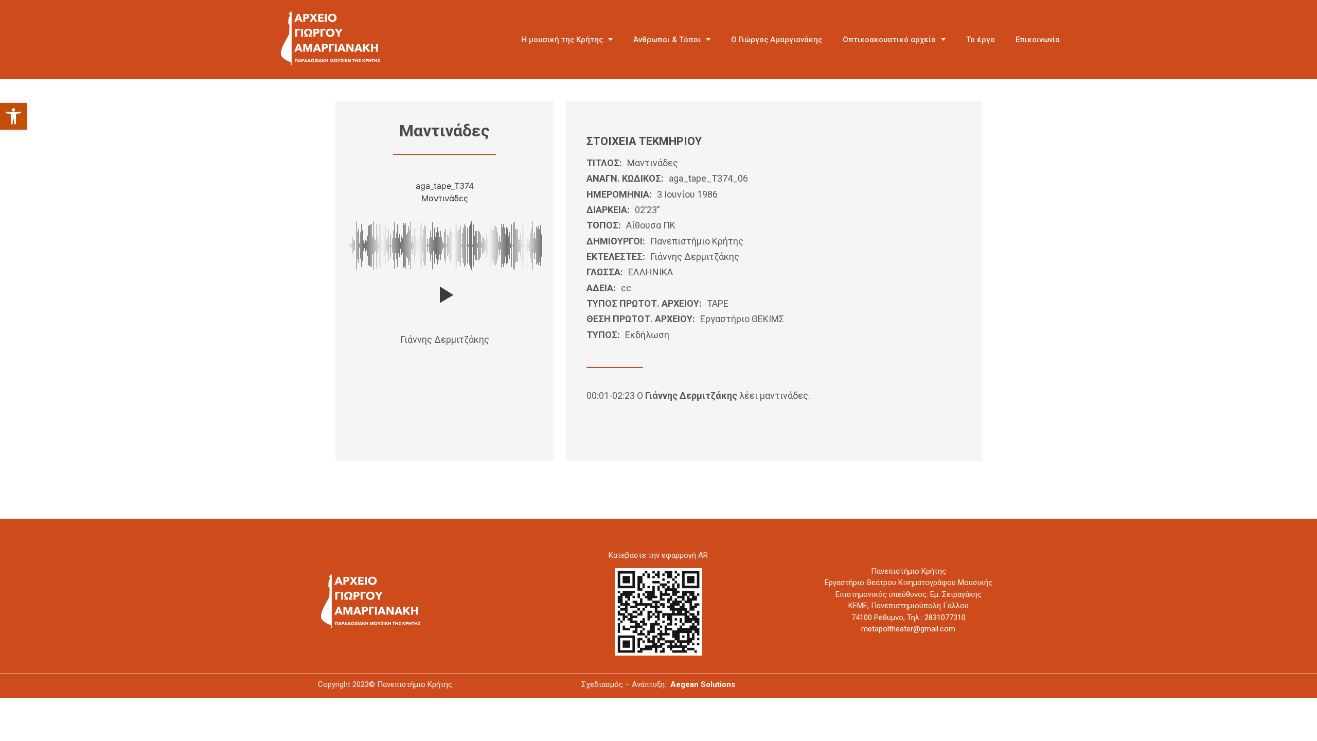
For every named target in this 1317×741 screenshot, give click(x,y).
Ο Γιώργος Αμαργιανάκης (776, 39)
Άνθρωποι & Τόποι (667, 39)
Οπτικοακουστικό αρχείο (889, 39)
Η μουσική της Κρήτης (562, 39)
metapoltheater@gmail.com (908, 628)
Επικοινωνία (1038, 39)
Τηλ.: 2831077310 (936, 617)
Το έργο (980, 39)
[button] (13, 116)
